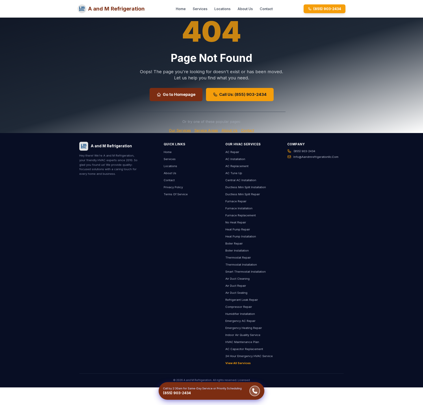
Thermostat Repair (238, 257)
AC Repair (232, 152)
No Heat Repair (235, 222)
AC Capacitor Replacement (244, 349)
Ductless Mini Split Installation (245, 187)
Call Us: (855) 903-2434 (243, 94)
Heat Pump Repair (237, 229)
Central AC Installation (240, 180)
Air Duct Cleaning (237, 278)
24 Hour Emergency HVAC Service (249, 356)
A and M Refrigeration (116, 8)
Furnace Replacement (240, 215)
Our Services (180, 130)
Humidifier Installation (240, 314)
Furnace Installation (238, 208)
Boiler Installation (237, 250)
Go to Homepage (179, 94)
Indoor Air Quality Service (242, 335)
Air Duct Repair (235, 285)
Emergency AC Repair (240, 321)
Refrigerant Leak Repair (241, 299)
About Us (245, 9)
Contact (266, 9)
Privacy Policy (173, 187)
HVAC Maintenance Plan (242, 342)
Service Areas (206, 130)
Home (181, 9)
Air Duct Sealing (236, 292)
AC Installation (235, 159)
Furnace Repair (236, 201)
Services (200, 9)
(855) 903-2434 (327, 9)
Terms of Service (176, 194)
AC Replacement (237, 166)
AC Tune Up (233, 173)
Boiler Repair (234, 243)
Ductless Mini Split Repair (242, 194)
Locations (222, 9)
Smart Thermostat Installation (245, 271)
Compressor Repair (238, 306)
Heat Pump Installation (240, 236)
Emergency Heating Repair (243, 328)
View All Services (238, 363)
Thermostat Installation (241, 264)
